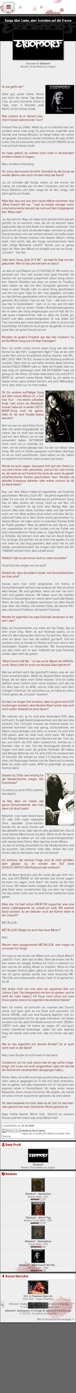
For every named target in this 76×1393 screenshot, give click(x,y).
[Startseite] (38, 8)
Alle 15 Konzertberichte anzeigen (54, 1319)
